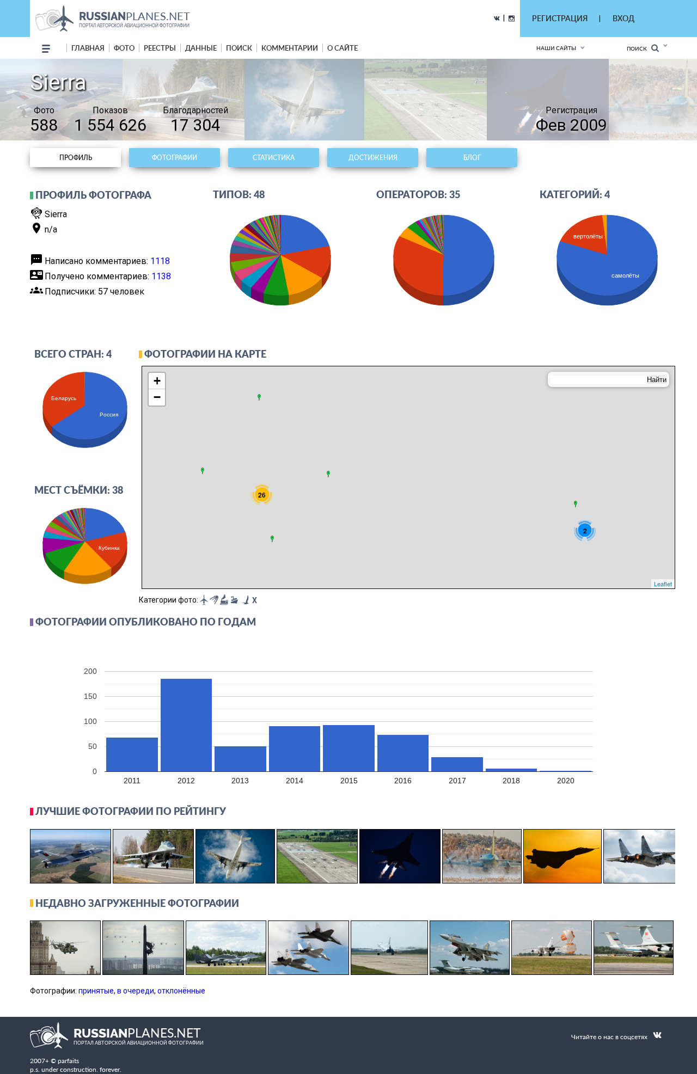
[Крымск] (272, 539)
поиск (239, 48)
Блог (472, 158)
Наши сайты (556, 48)
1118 (160, 261)
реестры (160, 48)
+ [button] (157, 381)
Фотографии (174, 158)
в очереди (135, 990)
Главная (88, 48)
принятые (96, 990)
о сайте (342, 48)
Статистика (274, 158)
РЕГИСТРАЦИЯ (560, 18)
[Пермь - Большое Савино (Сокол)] (328, 474)
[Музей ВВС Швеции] (202, 471)
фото (124, 48)
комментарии (289, 48)
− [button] (157, 397)
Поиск (639, 48)
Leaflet (663, 583)
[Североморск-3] (259, 397)
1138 (161, 276)
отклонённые (181, 990)
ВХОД (623, 18)
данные (201, 48)
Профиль (75, 158)
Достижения (373, 158)
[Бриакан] (575, 504)
